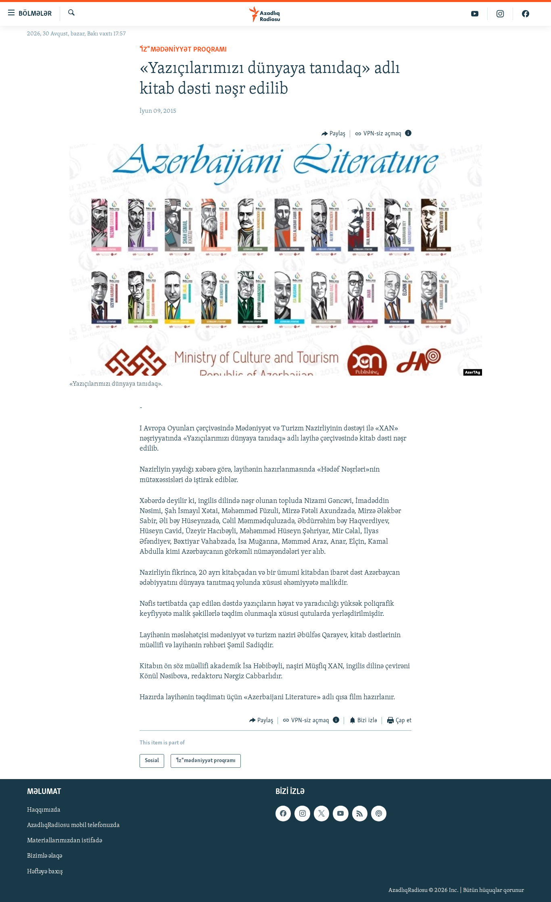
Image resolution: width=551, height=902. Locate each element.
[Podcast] (378, 813)
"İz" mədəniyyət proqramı (183, 50)
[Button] (333, 134)
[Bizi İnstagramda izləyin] (500, 14)
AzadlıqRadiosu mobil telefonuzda (73, 825)
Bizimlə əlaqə (44, 856)
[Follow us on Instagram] (302, 813)
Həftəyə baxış (45, 872)
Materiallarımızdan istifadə (64, 841)
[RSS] (359, 813)
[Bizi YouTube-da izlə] (475, 14)
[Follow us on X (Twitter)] (321, 813)
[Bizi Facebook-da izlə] (525, 14)
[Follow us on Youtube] (340, 813)
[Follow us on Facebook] (283, 813)
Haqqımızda (44, 810)
